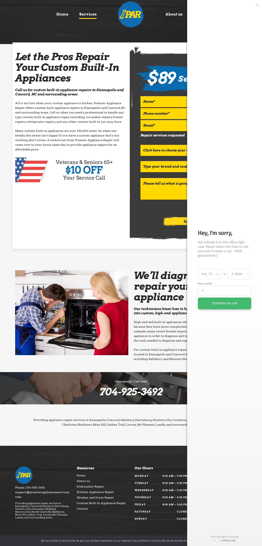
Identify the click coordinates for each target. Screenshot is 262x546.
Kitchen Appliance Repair (95, 492)
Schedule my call (224, 303)
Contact (82, 508)
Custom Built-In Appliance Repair (101, 503)
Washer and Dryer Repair (95, 497)
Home (81, 475)
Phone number (205, 283)
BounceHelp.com (225, 540)
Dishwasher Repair (90, 486)
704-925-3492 (131, 392)
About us (83, 481)
